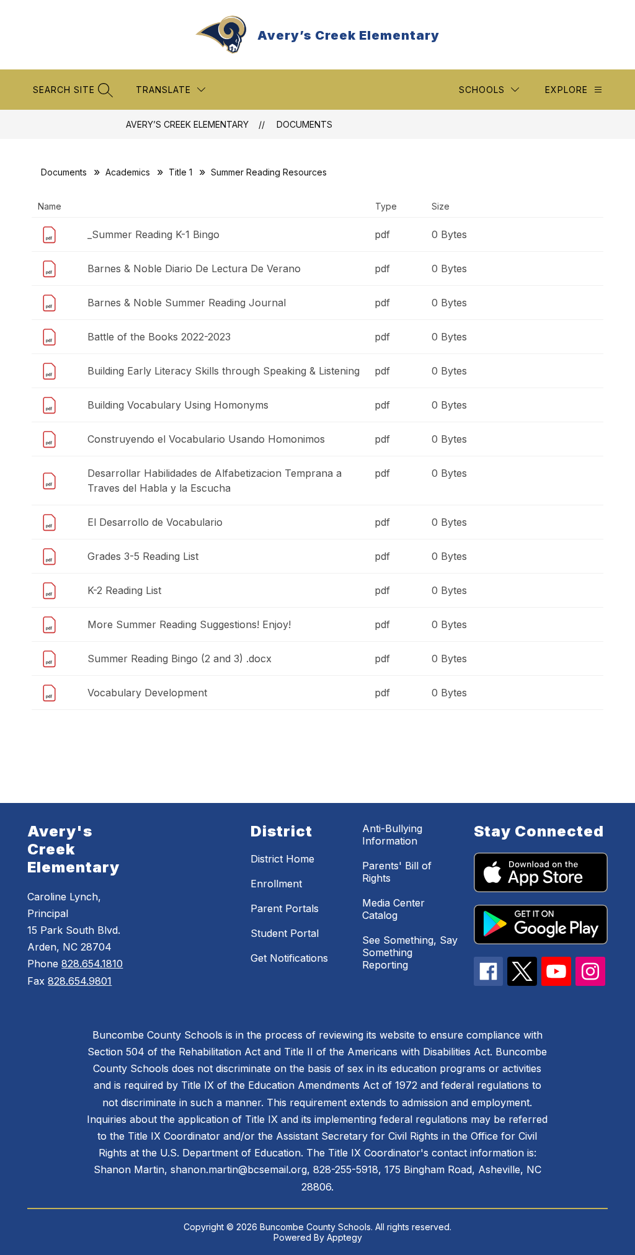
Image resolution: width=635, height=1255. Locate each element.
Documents (304, 124)
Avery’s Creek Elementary (187, 124)
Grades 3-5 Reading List (142, 556)
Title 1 (180, 172)
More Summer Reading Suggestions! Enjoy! (189, 624)
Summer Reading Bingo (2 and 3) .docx (179, 658)
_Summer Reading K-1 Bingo (153, 234)
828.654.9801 (80, 981)
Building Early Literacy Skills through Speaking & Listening (223, 371)
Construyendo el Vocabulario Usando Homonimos (206, 439)
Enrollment (276, 883)
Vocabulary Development (147, 692)
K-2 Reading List (124, 590)
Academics (127, 172)
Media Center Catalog (393, 909)
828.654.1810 (92, 963)
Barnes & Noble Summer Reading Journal (186, 302)
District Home (282, 859)
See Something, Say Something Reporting (410, 952)
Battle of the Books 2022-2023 (159, 336)
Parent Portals (285, 908)
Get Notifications (289, 958)
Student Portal (285, 933)
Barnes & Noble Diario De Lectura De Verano (194, 268)
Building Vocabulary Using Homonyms (178, 405)
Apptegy (344, 1237)
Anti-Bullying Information (392, 834)
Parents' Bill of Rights (397, 871)
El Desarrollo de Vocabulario (155, 522)
